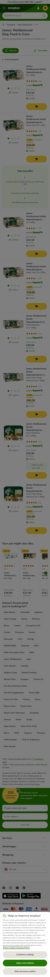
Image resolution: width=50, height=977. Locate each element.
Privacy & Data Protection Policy (16, 948)
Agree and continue (25, 963)
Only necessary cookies (25, 971)
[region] (25, 944)
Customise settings (25, 954)
